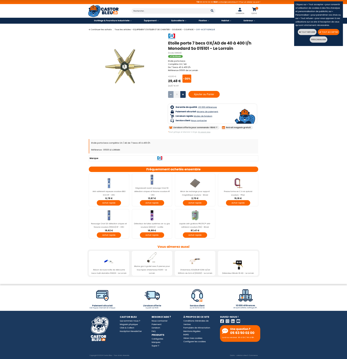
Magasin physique (129, 324)
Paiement (157, 324)
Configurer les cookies (194, 341)
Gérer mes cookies (192, 338)
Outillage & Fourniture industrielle (112, 20)
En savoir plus (204, 132)
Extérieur (248, 20)
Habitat (225, 20)
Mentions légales (191, 331)
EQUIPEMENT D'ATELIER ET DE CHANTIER (151, 29)
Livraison (156, 327)
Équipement (150, 20)
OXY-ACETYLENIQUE (205, 29)
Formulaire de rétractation (196, 327)
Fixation (203, 20)
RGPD (186, 334)
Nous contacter (160, 320)
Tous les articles (123, 29)
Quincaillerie (177, 20)
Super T (155, 345)
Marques (156, 342)
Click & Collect (127, 327)
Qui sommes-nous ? (130, 320)
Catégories (157, 338)
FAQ (154, 331)
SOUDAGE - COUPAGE (183, 29)
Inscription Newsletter (131, 331)
